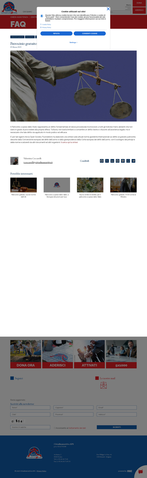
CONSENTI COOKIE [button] (89, 33)
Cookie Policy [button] (46, 24)
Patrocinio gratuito (17, 37)
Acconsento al (71, 428)
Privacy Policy (41, 471)
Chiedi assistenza (19, 17)
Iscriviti (117, 427)
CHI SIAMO (27, 12)
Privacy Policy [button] (46, 27)
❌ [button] (108, 9)
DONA (139, 3)
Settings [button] (74, 42)
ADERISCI (139, 10)
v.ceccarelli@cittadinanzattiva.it (38, 162)
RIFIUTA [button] (56, 33)
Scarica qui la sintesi (69, 142)
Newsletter (30, 37)
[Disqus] (73, 239)
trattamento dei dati (77, 428)
